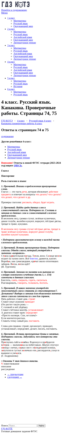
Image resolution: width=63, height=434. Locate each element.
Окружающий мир (23, 26)
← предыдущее (15, 374)
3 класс (11, 45)
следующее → (14, 377)
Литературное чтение (24, 42)
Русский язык (20, 23)
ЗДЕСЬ (18, 165)
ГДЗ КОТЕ (7, 428)
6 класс (11, 89)
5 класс (11, 78)
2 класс (11, 29)
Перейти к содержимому (14, 10)
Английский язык (22, 37)
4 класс (11, 61)
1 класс (11, 18)
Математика (19, 20)
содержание (7, 136)
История (17, 86)
